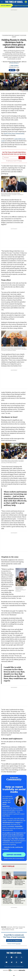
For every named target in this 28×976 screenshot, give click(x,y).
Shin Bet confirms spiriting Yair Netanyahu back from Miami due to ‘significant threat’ (20, 901)
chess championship (6, 928)
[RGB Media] (11, 970)
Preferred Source (14, 62)
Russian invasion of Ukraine (8, 929)
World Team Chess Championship (14, 133)
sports (17, 928)
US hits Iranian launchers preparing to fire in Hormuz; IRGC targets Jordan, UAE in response (20, 882)
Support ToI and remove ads (21, 5)
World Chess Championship (19, 927)
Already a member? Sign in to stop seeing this (14, 858)
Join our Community (6, 5)
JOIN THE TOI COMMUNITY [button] (14, 940)
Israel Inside (9, 927)
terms (20, 160)
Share (12, 70)
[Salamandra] (22, 970)
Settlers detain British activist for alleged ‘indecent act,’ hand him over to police (8, 881)
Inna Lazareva (14, 65)
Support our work (14, 854)
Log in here (18, 943)
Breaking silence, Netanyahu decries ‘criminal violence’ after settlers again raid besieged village (8, 901)
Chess (13, 928)
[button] (26, 2)
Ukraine (20, 928)
